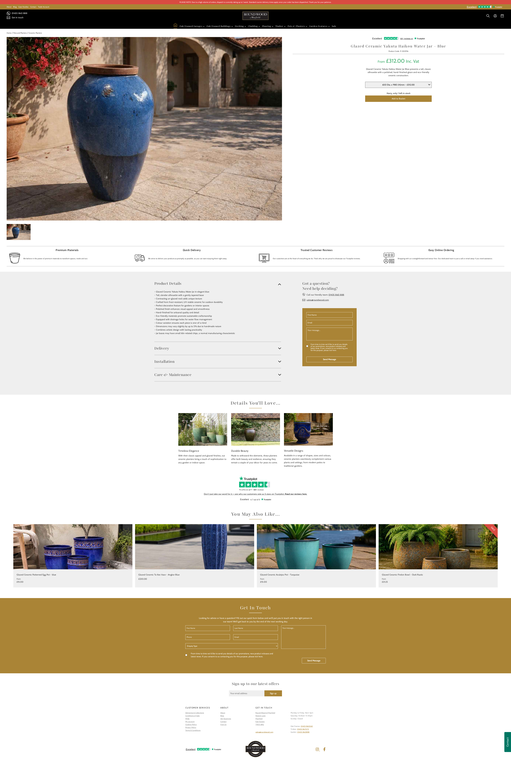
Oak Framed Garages (191, 26)
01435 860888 (303, 732)
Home (9, 33)
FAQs (187, 719)
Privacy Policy (190, 727)
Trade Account (43, 7)
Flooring (266, 26)
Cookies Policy (191, 724)
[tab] (217, 283)
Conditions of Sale (192, 716)
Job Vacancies (225, 719)
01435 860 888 (19, 13)
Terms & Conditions (193, 730)
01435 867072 (303, 729)
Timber (279, 26)
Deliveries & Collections (194, 713)
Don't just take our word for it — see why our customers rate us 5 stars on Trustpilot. (255, 494)
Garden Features (318, 26)
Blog (15, 7)
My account (190, 721)
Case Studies (23, 7)
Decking (239, 26)
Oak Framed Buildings (219, 26)
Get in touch (17, 17)
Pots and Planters (20, 33)
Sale (334, 26)
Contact (33, 7)
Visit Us (223, 724)
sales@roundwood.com (318, 300)
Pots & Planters (296, 26)
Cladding (253, 26)
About (9, 7)
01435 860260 (307, 726)
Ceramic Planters (35, 33)
